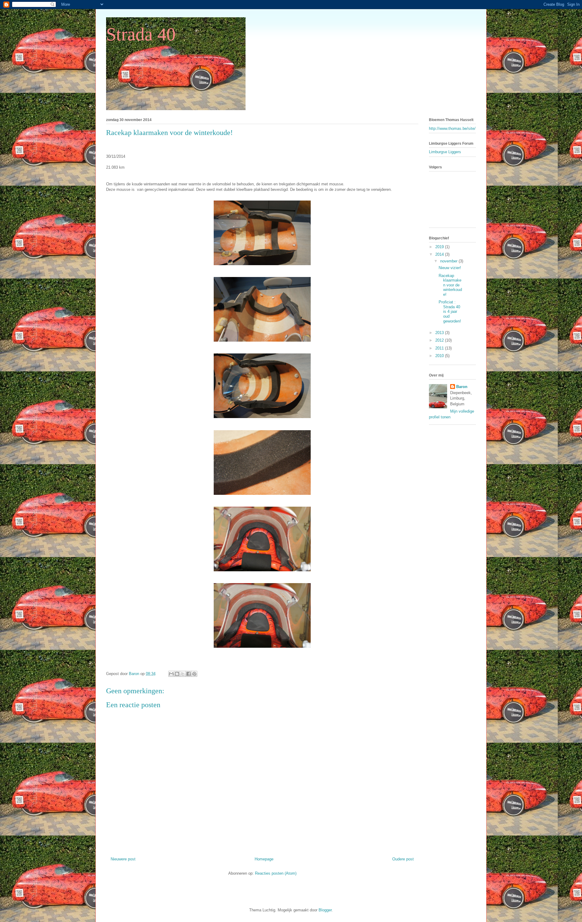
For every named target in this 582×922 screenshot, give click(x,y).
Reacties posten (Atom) (275, 873)
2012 (440, 340)
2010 (440, 355)
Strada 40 (141, 34)
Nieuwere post (123, 859)
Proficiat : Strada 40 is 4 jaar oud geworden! (450, 311)
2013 (440, 332)
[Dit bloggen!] (177, 674)
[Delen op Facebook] (189, 674)
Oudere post (403, 859)
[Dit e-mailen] (171, 674)
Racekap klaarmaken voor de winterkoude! (450, 285)
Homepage (264, 859)
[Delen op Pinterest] (194, 674)
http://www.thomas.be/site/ (452, 128)
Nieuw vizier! (450, 267)
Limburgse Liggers (445, 152)
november (449, 261)
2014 (440, 254)
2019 (440, 247)
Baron (461, 386)
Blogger (325, 910)
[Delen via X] (183, 674)
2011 (440, 348)
